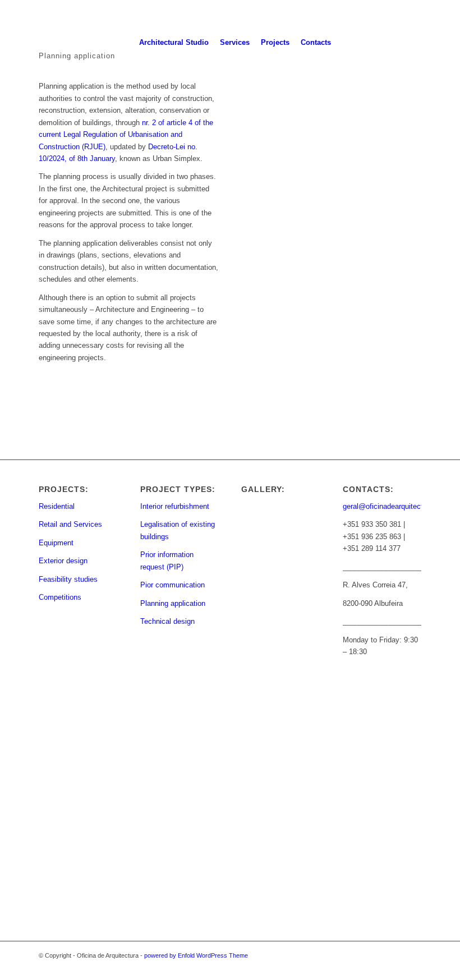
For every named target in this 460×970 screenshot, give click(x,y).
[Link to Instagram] (409, 42)
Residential (57, 506)
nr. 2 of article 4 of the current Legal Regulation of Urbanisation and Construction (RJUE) (126, 134)
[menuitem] (174, 42)
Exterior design (63, 561)
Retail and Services (70, 524)
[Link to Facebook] (392, 42)
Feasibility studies (68, 579)
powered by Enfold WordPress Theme (196, 955)
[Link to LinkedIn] (442, 42)
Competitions (60, 597)
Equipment (56, 543)
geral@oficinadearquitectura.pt (392, 506)
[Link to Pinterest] (425, 42)
